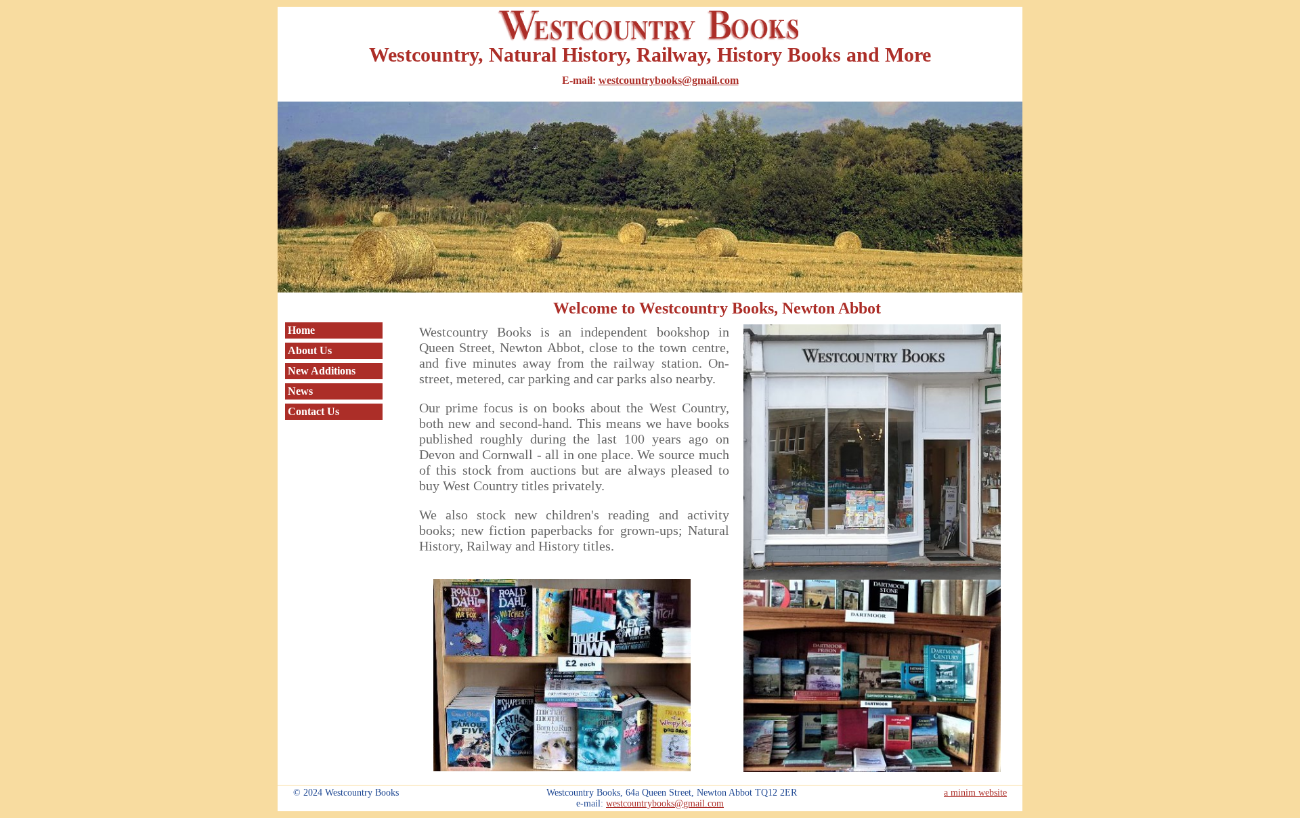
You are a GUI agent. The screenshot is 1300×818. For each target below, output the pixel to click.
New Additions (321, 370)
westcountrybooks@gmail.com (669, 80)
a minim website (975, 793)
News (300, 391)
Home (301, 330)
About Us (310, 350)
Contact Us (313, 411)
